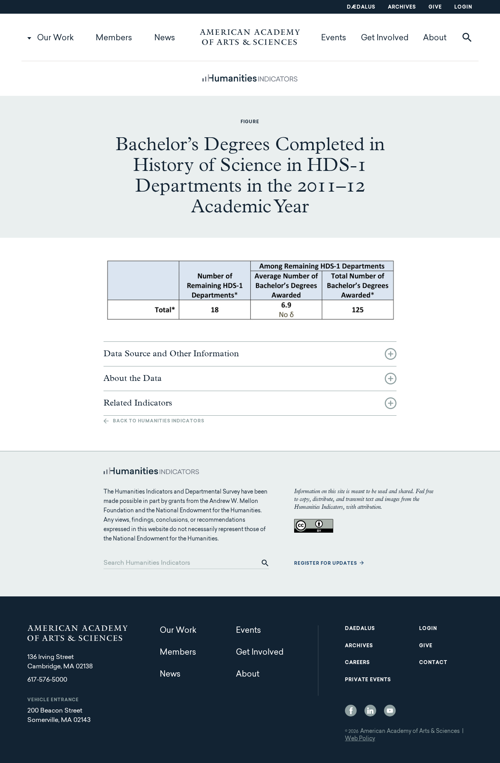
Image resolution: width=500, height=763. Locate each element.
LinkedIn (370, 710)
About (434, 38)
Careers (357, 663)
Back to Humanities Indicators (158, 421)
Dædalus (361, 7)
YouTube (390, 710)
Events (333, 38)
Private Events (368, 680)
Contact (433, 663)
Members (114, 38)
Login (463, 7)
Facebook (351, 710)
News (164, 38)
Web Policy (360, 739)
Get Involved (385, 38)
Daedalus (360, 629)
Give (435, 7)
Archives (402, 7)
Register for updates (325, 564)
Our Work (55, 38)
